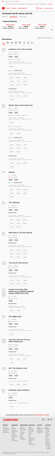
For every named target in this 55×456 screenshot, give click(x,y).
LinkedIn (39, 432)
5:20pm (18, 193)
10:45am (11, 280)
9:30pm (25, 283)
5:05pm (12, 96)
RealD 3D (22, 433)
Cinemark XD (6, 432)
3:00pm (18, 163)
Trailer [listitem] (16, 56)
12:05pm (11, 253)
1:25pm (25, 77)
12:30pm (25, 219)
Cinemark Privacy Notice (47, 436)
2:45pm (11, 193)
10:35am (11, 77)
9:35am (11, 189)
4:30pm (25, 384)
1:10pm (25, 144)
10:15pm (12, 151)
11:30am (12, 163)
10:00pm (11, 166)
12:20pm (18, 253)
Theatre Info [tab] (5, 16)
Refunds (47, 429)
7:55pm (25, 193)
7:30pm (18, 283)
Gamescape (31, 429)
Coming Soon (6, 429)
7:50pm (18, 96)
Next (52, 27)
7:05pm (12, 84)
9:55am (11, 359)
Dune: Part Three (23, 28)
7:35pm (11, 362)
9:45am (11, 144)
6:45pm (18, 148)
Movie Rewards (22, 8)
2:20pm (18, 359)
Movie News (36, 4)
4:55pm (18, 257)
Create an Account (48, 8)
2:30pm (25, 253)
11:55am (12, 133)
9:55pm (25, 84)
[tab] (3, 43)
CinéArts (5, 431)
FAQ (29, 435)
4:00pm (12, 310)
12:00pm (18, 77)
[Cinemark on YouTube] (48, 419)
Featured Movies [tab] (13, 16)
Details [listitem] (10, 56)
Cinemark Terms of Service (47, 440)
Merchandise (22, 4)
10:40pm (11, 99)
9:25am (11, 250)
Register (47, 428)
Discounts (14, 429)
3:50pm (12, 148)
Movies (8, 8)
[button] (10, 1)
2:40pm (12, 223)
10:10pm (12, 406)
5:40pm (25, 81)
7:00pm (18, 133)
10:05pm (11, 333)
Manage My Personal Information (48, 444)
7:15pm (25, 148)
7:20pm (25, 257)
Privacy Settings (49, 448)
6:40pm (25, 223)
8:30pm (18, 84)
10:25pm (11, 66)
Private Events (29, 4)
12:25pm (18, 144)
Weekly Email (15, 431)
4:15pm (18, 81)
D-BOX (21, 435)
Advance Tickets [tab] (23, 16)
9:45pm (25, 96)
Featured (5, 427)
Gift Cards (8, 4)
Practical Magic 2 (39, 28)
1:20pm (18, 280)
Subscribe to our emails (42, 415)
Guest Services (43, 4)
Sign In (41, 8)
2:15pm (25, 280)
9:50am (18, 189)
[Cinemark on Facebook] (43, 419)
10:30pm (11, 196)
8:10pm (11, 226)
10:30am (11, 219)
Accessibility (23, 439)
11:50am (18, 384)
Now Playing (6, 428)
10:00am (25, 250)
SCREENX (22, 437)
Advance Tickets (12, 25)
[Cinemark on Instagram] (51, 419)
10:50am (18, 219)
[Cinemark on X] (46, 419)
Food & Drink (15, 4)
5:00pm (25, 359)
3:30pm (12, 122)
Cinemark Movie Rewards (47, 432)
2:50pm (12, 81)
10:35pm (18, 151)
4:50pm (12, 283)
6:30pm (25, 163)
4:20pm (18, 223)
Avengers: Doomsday (8, 28)
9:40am (18, 250)
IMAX (21, 436)
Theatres (13, 8)
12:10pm (25, 189)
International (32, 439)
